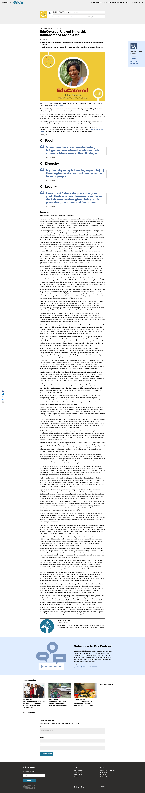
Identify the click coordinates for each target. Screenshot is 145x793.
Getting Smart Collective (107, 770)
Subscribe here (58, 105)
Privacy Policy (78, 770)
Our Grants (103, 772)
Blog (93, 2)
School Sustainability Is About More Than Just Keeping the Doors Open (83, 703)
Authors (76, 777)
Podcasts (99, 2)
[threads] (139, 2)
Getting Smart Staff (46, 28)
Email (42, 737)
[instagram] (134, 2)
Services (126, 2)
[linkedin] (137, 2)
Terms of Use (78, 772)
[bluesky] (142, 2)
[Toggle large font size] (143, 396)
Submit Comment (46, 753)
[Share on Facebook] (108, 151)
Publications (117, 2)
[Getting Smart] (18, 2)
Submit (29, 780)
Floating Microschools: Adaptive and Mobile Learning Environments (57, 703)
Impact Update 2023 (107, 685)
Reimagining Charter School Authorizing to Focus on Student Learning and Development (34, 704)
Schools (107, 2)
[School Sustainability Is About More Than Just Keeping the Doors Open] (85, 690)
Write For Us (78, 774)
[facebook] (132, 2)
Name (42, 745)
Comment (43, 727)
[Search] (11, 2)
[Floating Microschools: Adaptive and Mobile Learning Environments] (59, 690)
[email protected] (75, 629)
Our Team (103, 774)
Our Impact (103, 777)
